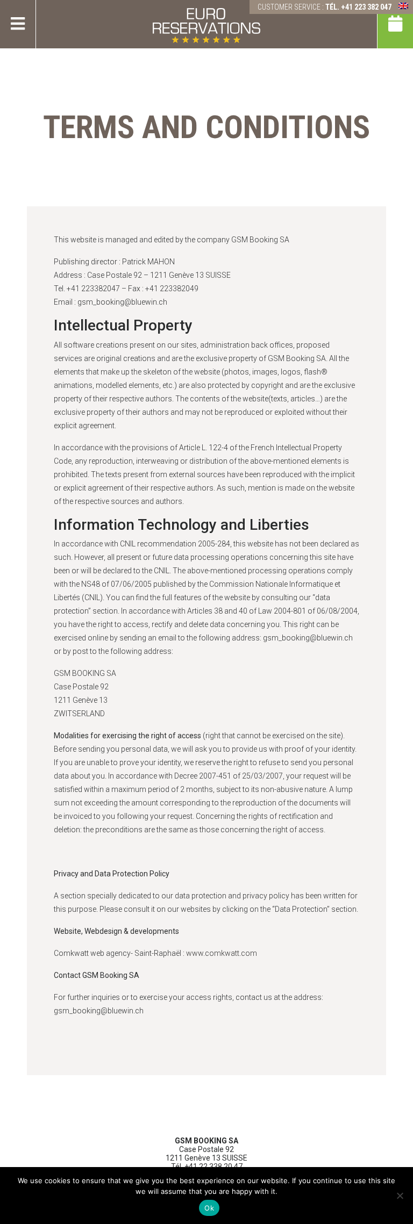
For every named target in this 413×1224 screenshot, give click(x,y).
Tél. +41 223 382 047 (358, 7)
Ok (209, 1208)
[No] (399, 1195)
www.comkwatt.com (221, 953)
